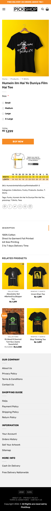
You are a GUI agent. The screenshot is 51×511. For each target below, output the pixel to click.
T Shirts (14, 200)
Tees (20, 200)
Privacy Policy (9, 373)
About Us (7, 368)
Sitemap (6, 450)
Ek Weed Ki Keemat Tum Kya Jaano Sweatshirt (13, 341)
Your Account (9, 434)
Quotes (40, 190)
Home (5, 79)
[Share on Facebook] (10, 206)
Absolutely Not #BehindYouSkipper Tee (13, 296)
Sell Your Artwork (11, 444)
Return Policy (9, 417)
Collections (17, 190)
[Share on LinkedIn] (30, 206)
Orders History (9, 439)
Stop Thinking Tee (38, 339)
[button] (4, 9)
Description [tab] (8, 228)
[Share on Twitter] (15, 206)
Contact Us (8, 384)
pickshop (6, 200)
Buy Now (18, 141)
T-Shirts (25, 79)
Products (14, 79)
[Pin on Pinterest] (25, 206)
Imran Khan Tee (38, 294)
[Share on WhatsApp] (4, 206)
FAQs (5, 401)
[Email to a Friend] (20, 206)
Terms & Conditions (12, 379)
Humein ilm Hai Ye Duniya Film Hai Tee (28, 197)
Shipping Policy (10, 412)
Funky (24, 190)
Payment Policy (10, 406)
